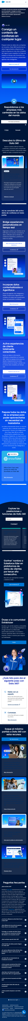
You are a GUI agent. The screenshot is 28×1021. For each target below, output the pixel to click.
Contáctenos (13, 249)
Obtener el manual (6, 16)
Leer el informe (13, 584)
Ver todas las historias (14, 121)
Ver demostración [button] (14, 69)
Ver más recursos (14, 739)
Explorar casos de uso (14, 371)
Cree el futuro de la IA (9, 809)
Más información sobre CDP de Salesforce (14, 244)
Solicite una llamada (13, 704)
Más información (14, 304)
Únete (14, 642)
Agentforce (11, 909)
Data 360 (9, 889)
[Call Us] (24, 1012)
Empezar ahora (8, 871)
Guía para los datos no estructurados (13, 840)
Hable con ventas (13, 64)
